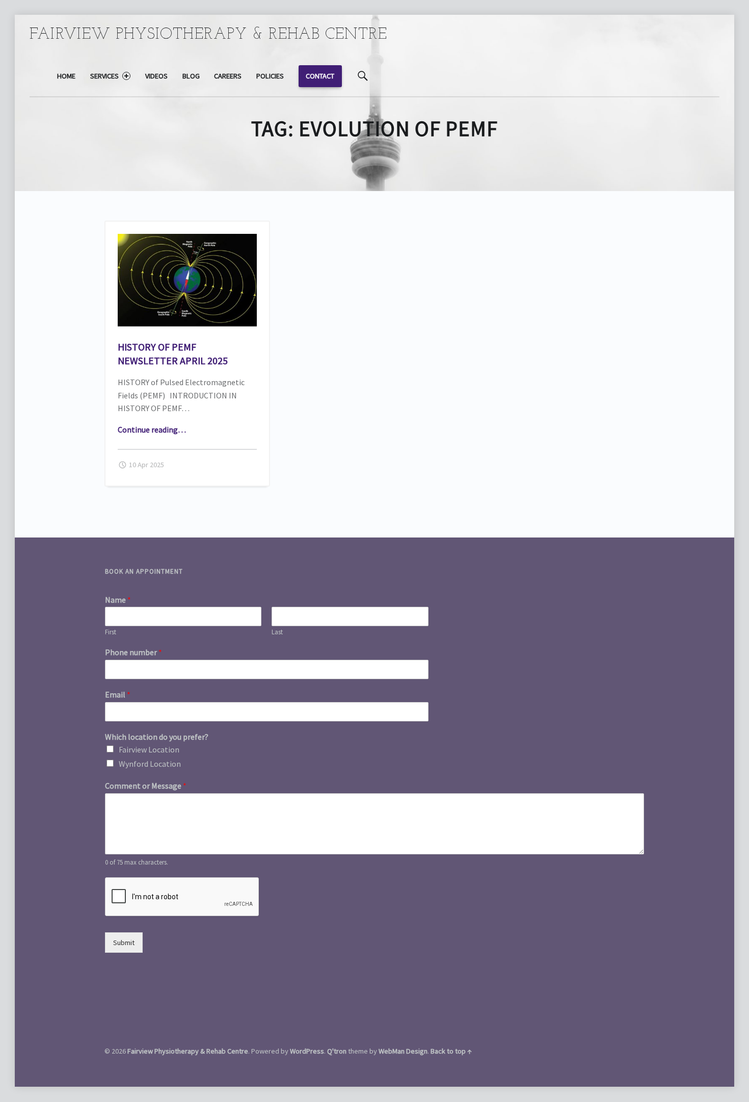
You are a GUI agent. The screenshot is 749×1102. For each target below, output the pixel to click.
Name (118, 600)
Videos (156, 75)
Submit (124, 942)
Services (104, 75)
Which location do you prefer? (156, 737)
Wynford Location (150, 764)
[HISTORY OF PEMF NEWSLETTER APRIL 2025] (187, 240)
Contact (320, 75)
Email (117, 694)
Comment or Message (145, 786)
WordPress (307, 1051)
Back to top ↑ (451, 1051)
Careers (228, 75)
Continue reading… (152, 429)
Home (66, 75)
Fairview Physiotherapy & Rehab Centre (187, 1051)
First (110, 632)
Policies (270, 75)
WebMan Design (403, 1051)
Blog (191, 75)
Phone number (133, 652)
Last (277, 632)
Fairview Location (149, 749)
